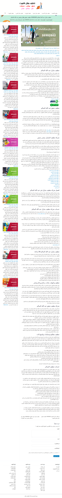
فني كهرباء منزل (56, 244)
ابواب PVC (43, 490)
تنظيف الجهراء (11, 13)
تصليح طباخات (27, 480)
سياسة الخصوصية (56, 468)
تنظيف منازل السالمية (55, 181)
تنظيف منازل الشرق (53, 53)
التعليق (58, 428)
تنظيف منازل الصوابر (55, 98)
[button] (51, 13)
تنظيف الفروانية (28, 13)
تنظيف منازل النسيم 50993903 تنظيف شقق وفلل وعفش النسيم (11, 205)
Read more (6, 51)
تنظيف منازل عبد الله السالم (44, 53)
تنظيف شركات (39, 50)
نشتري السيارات (27, 476)
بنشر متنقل (43, 470)
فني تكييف (28, 473)
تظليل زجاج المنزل (12, 482)
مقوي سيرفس (42, 476)
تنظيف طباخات (27, 479)
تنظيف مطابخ (40, 51)
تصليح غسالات (13, 466)
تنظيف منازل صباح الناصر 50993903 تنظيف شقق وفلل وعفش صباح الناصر (11, 148)
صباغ (15, 480)
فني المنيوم (14, 474)
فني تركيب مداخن (12, 473)
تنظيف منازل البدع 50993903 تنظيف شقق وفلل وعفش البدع (11, 288)
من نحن (57, 470)
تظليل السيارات (27, 482)
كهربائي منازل (56, 186)
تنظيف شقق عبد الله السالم (53, 178)
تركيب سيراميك (42, 484)
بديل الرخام (28, 488)
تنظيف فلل (50, 51)
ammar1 (55, 48)
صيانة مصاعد (42, 488)
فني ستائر (28, 485)
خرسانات (28, 468)
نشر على (48, 48)
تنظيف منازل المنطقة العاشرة (53, 179)
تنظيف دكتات (27, 477)
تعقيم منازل (28, 474)
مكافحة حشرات (42, 471)
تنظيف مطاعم (35, 51)
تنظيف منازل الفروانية (55, 175)
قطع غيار (14, 488)
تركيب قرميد (13, 484)
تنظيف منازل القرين (19, 13)
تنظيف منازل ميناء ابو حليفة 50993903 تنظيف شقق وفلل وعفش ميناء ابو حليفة (10, 63)
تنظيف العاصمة (54, 13)
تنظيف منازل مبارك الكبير (54, 176)
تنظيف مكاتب (29, 51)
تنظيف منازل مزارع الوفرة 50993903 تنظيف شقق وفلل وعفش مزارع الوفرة (11, 91)
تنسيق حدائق (28, 487)
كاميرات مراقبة (42, 479)
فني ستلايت (42, 466)
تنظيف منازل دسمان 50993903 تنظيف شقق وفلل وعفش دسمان (10, 232)
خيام (15, 487)
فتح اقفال (43, 473)
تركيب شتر (43, 487)
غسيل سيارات (13, 476)
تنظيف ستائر (54, 50)
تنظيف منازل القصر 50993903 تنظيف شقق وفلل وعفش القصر (11, 120)
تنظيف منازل (38, 48)
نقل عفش (57, 184)
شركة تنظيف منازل (41, 213)
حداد (15, 471)
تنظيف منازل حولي (36, 13)
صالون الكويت (27, 471)
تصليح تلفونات (13, 470)
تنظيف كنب (45, 51)
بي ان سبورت (42, 468)
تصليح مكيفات (13, 477)
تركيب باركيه (42, 485)
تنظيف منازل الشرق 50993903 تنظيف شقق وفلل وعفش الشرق (11, 35)
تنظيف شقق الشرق (27, 50)
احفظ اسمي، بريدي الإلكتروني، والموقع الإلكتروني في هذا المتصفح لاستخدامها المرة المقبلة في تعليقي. (43, 452)
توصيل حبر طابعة (12, 485)
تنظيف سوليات (44, 50)
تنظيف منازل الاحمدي (46, 13)
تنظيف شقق (33, 50)
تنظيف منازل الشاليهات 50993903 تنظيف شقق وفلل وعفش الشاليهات (11, 260)
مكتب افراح (28, 470)
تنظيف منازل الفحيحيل (54, 182)
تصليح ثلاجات (13, 468)
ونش (15, 479)
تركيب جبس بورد (27, 484)
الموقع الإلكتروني (57, 448)
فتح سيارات (43, 482)
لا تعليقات (57, 55)
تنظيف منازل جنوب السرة (54, 170)
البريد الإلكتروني (56, 443)
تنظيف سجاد (49, 50)
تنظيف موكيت (36, 53)
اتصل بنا (57, 466)
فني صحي (57, 187)
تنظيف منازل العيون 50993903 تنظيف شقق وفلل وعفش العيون (11, 177)
